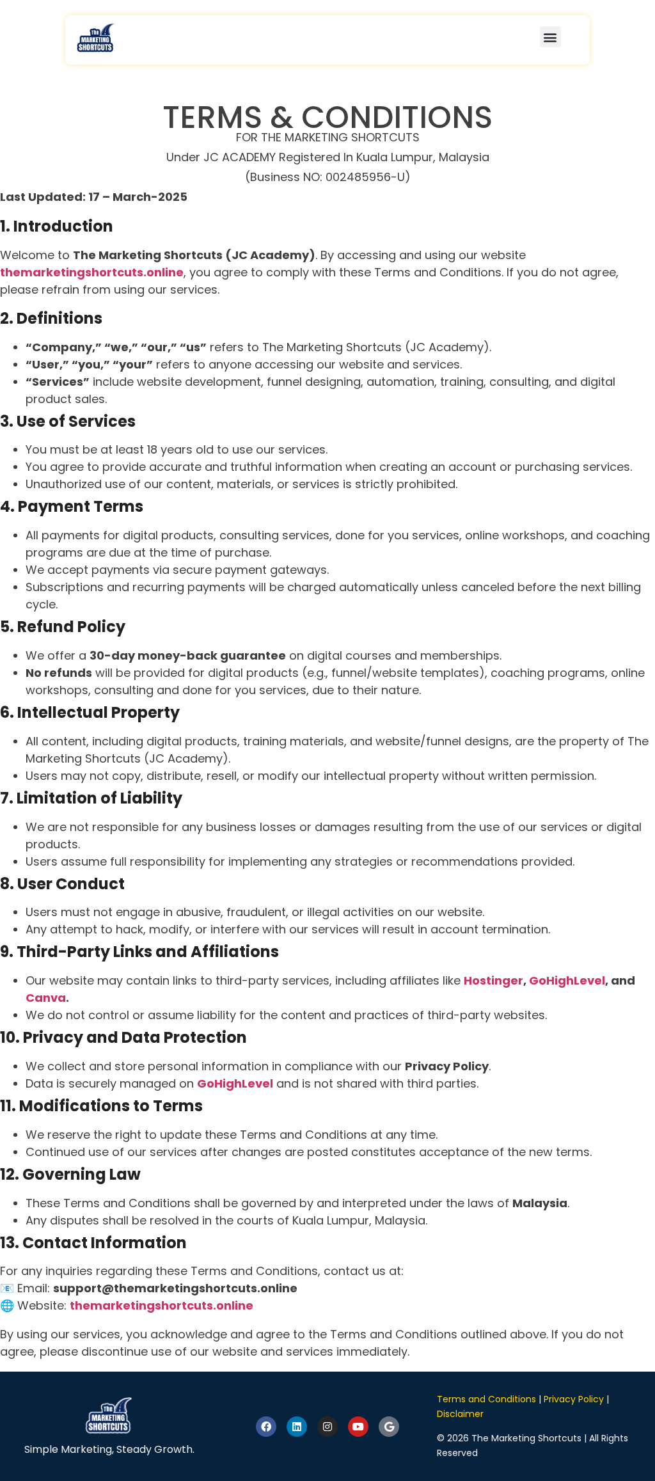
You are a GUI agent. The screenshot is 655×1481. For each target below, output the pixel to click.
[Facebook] (266, 1426)
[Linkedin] (297, 1426)
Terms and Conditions (486, 1399)
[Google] (389, 1426)
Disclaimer (460, 1413)
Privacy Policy (574, 1399)
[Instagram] (327, 1426)
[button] (550, 36)
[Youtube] (358, 1426)
